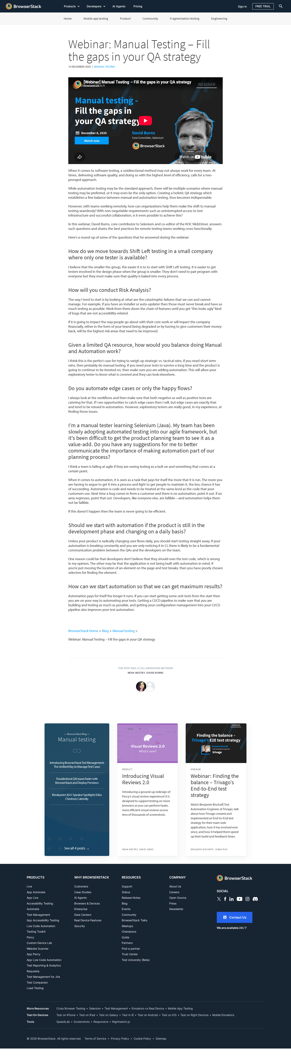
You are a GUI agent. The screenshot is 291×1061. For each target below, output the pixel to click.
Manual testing (104, 66)
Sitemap (161, 1038)
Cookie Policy (142, 1038)
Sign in (242, 6)
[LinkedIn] (231, 899)
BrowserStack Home (83, 630)
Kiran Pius (221, 849)
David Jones (146, 849)
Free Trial (263, 6)
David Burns (154, 672)
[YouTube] (239, 899)
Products (70, 6)
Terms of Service (95, 1038)
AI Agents (119, 6)
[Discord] (255, 899)
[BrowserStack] (23, 6)
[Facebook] (225, 899)
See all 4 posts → (76, 848)
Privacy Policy (120, 1038)
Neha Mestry (136, 672)
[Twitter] (219, 899)
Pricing (137, 6)
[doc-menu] (280, 6)
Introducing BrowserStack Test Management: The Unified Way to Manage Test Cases (77, 765)
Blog (105, 630)
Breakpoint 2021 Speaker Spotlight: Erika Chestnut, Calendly (77, 797)
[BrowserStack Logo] (240, 878)
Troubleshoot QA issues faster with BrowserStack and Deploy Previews (76, 781)
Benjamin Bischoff (202, 849)
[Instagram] (247, 899)
